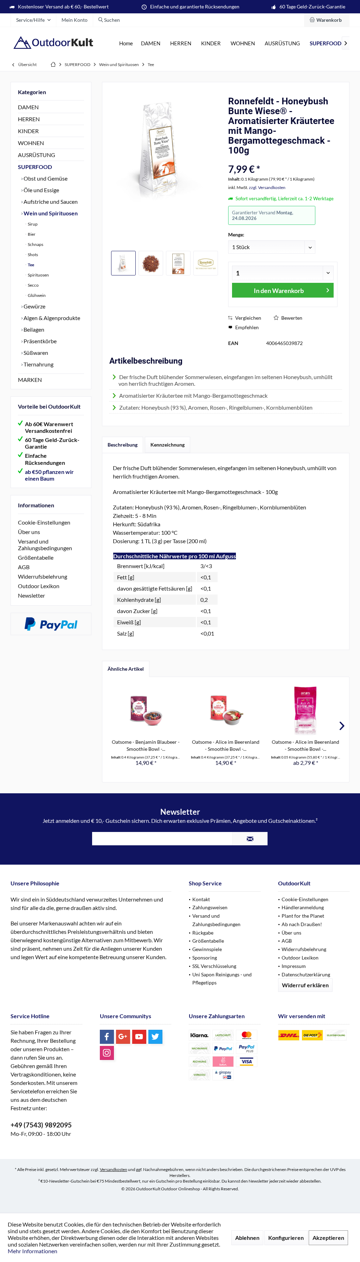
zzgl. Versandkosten (267, 187)
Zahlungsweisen (209, 907)
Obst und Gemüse (45, 178)
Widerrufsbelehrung (42, 576)
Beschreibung (122, 445)
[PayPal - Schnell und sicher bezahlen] (51, 624)
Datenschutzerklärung (306, 974)
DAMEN (28, 107)
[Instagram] (107, 1053)
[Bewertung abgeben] (283, 159)
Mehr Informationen (32, 1251)
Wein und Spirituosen (50, 213)
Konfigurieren (286, 1237)
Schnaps (35, 244)
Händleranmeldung (303, 907)
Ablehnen (247, 1237)
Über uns (29, 531)
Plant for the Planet (303, 916)
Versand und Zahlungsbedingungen (45, 544)
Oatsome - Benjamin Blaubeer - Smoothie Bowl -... (146, 745)
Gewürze (33, 306)
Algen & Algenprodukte (51, 317)
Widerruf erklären (305, 985)
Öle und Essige (40, 190)
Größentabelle (35, 557)
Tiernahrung (37, 364)
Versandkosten (113, 1169)
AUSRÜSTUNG (36, 154)
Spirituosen (38, 275)
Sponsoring (204, 958)
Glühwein (36, 295)
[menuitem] (326, 20)
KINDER (28, 131)
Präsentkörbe (39, 341)
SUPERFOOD (35, 166)
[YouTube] (139, 1037)
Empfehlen (246, 327)
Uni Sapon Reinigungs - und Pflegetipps (222, 978)
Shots (32, 254)
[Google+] (123, 1037)
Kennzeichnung (167, 445)
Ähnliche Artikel (126, 669)
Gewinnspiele (207, 949)
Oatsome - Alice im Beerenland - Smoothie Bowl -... (225, 745)
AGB (24, 567)
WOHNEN (31, 142)
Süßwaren (35, 352)
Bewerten (291, 318)
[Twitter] (155, 1037)
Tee (30, 264)
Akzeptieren (328, 1237)
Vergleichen (247, 318)
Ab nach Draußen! (302, 924)
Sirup (32, 224)
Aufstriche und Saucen (50, 201)
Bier (31, 234)
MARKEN (30, 379)
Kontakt (201, 899)
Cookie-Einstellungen (44, 522)
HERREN (29, 119)
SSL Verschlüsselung (214, 966)
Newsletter (31, 595)
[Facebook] (107, 1037)
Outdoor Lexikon (38, 586)
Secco (33, 285)
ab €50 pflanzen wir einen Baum (49, 475)
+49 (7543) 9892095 (41, 1125)
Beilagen (33, 329)
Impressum (294, 966)
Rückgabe (202, 933)
